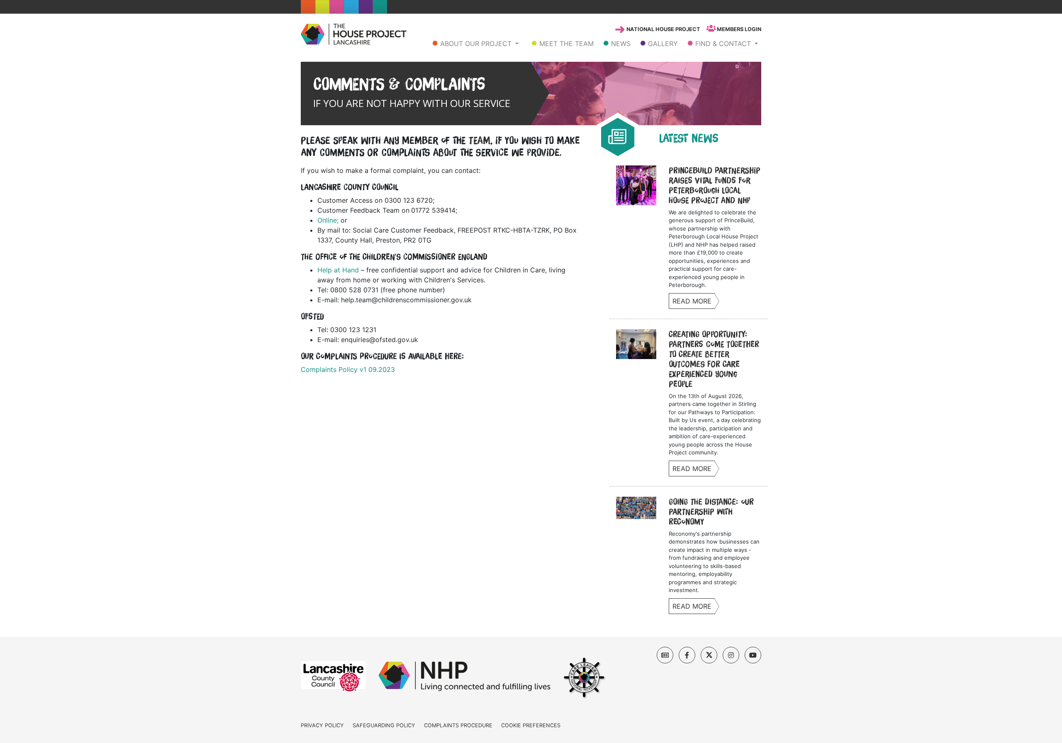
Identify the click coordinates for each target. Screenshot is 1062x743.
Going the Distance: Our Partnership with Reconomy (711, 512)
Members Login (738, 29)
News (620, 43)
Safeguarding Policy (384, 725)
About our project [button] (476, 43)
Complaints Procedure (458, 725)
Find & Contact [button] (723, 43)
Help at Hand (338, 270)
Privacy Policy (322, 725)
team (479, 141)
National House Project (662, 29)
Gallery (662, 43)
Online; (328, 220)
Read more (691, 301)
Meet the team (565, 43)
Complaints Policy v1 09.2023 (348, 369)
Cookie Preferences (530, 725)
